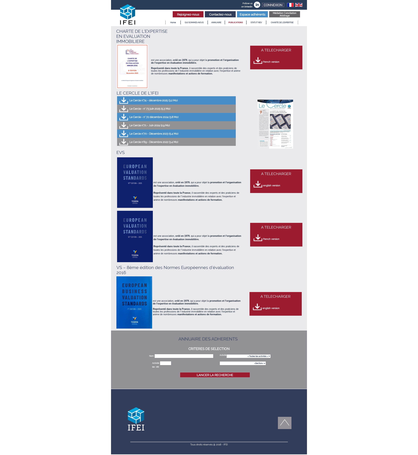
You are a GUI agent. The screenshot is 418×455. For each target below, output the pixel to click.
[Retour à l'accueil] (128, 15)
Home (173, 22)
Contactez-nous (220, 14)
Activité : (156, 363)
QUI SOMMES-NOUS (194, 22)
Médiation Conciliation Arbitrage (284, 14)
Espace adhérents (252, 14)
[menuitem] (173, 22)
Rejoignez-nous (188, 14)
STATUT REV (256, 22)
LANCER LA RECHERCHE (215, 375)
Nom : (151, 356)
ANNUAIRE (216, 22)
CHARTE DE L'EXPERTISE (282, 22)
